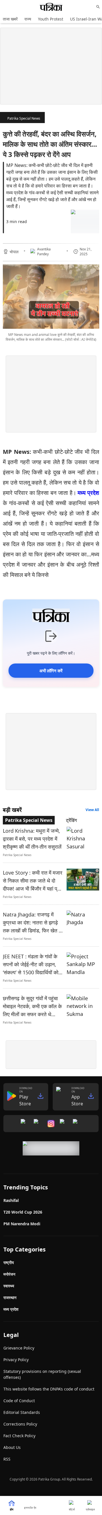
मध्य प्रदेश (88, 493)
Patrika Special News (23, 118)
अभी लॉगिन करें (51, 670)
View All (92, 809)
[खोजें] (98, 6)
